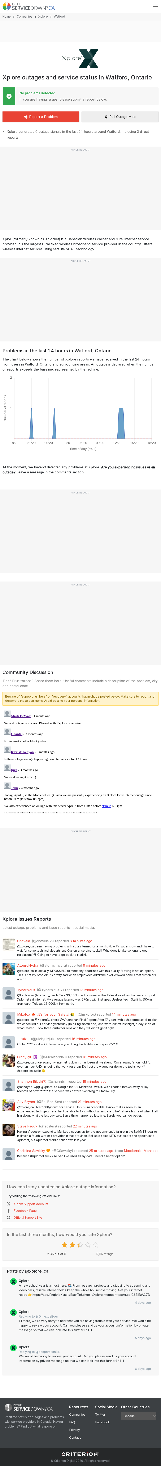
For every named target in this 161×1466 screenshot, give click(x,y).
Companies (24, 16)
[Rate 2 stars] (73, 1244)
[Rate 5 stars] (96, 1244)
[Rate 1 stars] (65, 1244)
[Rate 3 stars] (80, 1244)
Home (7, 16)
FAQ (72, 1422)
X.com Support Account (31, 1204)
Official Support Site (28, 1217)
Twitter (100, 1414)
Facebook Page (25, 1211)
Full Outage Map (122, 117)
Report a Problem (43, 117)
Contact (75, 1437)
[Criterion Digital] (80, 1454)
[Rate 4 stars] (88, 1244)
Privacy (74, 1430)
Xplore (43, 16)
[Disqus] (80, 761)
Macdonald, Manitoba (141, 1151)
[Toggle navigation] (155, 6)
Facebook (102, 1422)
